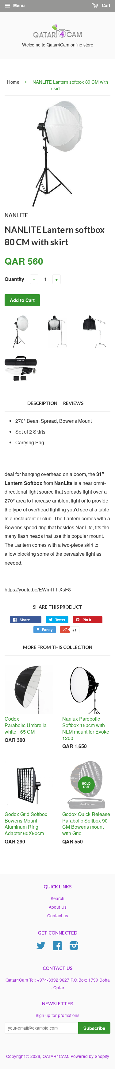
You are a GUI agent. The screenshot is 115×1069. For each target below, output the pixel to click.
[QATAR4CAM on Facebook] (57, 947)
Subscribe (94, 1028)
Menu (18, 5)
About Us (58, 907)
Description (42, 403)
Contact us (57, 915)
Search (57, 898)
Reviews (73, 403)
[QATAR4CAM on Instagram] (74, 947)
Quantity (14, 278)
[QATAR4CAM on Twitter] (40, 947)
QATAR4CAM (55, 1056)
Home (13, 81)
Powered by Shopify (90, 1056)
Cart (105, 5)
